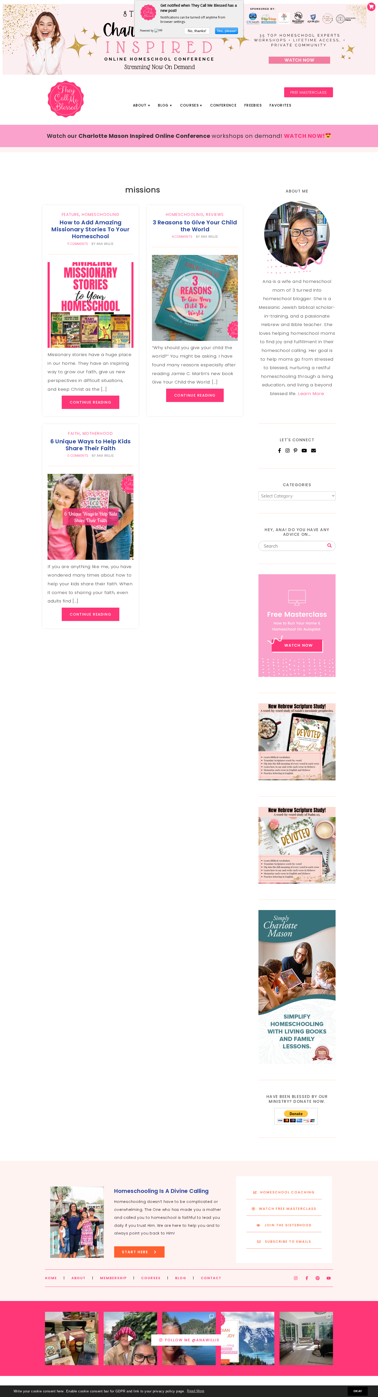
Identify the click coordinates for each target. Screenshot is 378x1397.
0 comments (77, 456)
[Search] (329, 545)
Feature (70, 214)
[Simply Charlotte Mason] (297, 1062)
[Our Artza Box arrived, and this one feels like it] (71, 1338)
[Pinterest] (296, 450)
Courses (189, 105)
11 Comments (77, 244)
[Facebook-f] (307, 1278)
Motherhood (98, 433)
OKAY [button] (358, 1391)
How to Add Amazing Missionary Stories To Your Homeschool (90, 229)
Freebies (253, 105)
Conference (223, 105)
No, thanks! (197, 31)
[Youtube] (329, 1278)
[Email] (313, 450)
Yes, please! (227, 31)
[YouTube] (304, 450)
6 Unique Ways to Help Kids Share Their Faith (90, 444)
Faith (74, 433)
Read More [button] (195, 1391)
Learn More (311, 393)
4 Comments (182, 237)
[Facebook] (279, 450)
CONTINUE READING (90, 402)
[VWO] (159, 30)
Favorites (280, 105)
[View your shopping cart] (371, 7)
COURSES (151, 1278)
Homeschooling (101, 214)
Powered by (147, 30)
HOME (51, 1278)
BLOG (180, 1278)
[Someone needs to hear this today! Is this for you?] (130, 1338)
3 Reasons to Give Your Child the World (195, 225)
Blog (163, 105)
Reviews (215, 214)
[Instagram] (287, 450)
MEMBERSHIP (113, 1278)
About (140, 105)
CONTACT (211, 1278)
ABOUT (78, 1278)
